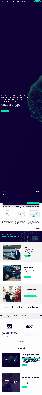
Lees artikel (24, 364)
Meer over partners (21, 341)
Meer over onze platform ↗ (37, 228)
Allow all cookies (33, 202)
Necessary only (21, 202)
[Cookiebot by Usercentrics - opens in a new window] (35, 191)
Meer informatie (27, 255)
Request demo (37, 1)
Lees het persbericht (5, 108)
